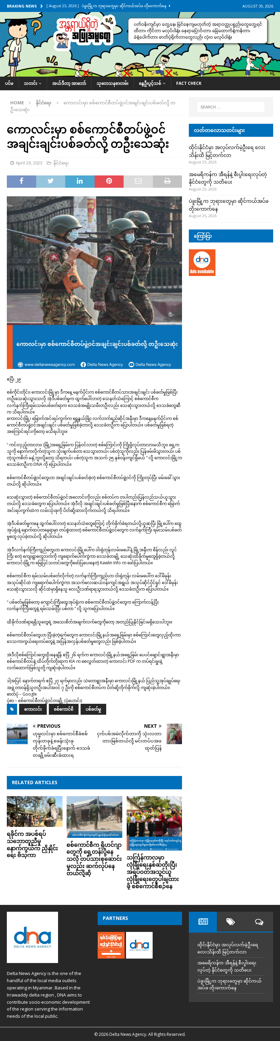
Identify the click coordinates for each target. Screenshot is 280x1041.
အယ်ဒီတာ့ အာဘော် (69, 83)
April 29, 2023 (29, 163)
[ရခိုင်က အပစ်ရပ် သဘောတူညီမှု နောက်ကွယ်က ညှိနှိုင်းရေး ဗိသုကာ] (34, 811)
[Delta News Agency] (140, 72)
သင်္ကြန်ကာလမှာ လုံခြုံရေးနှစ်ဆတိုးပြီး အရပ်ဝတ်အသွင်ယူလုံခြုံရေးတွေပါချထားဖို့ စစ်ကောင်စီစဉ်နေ (153, 872)
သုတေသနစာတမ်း (112, 83)
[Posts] (203, 922)
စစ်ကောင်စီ (63, 709)
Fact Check (188, 83)
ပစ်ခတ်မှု (93, 709)
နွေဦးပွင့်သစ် (150, 83)
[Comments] (259, 922)
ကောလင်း (33, 709)
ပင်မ (9, 83)
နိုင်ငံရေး (61, 163)
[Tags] (231, 922)
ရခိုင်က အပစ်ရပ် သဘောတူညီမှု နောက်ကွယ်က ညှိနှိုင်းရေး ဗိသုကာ (32, 844)
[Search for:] (231, 107)
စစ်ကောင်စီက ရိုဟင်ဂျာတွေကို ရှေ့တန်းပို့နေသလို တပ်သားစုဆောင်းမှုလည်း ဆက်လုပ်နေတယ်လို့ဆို (94, 859)
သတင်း (30, 83)
